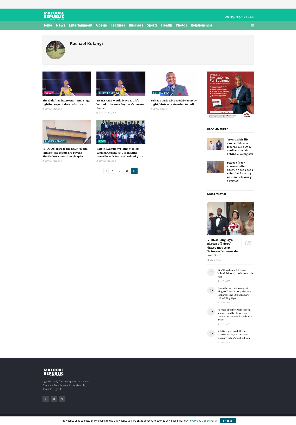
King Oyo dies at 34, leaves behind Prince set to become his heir (235, 273)
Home (47, 25)
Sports (152, 25)
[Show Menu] (252, 25)
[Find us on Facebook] (45, 399)
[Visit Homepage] (54, 16)
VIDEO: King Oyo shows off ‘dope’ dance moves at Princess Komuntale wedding (222, 247)
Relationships (201, 25)
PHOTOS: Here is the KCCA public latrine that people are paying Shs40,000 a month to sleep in (65, 152)
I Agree (227, 420)
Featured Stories (109, 93)
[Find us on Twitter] (54, 399)
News (60, 25)
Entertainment (80, 25)
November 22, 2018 (53, 161)
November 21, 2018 (107, 161)
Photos (181, 25)
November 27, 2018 (107, 112)
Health (166, 25)
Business (136, 25)
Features (118, 25)
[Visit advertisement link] (230, 95)
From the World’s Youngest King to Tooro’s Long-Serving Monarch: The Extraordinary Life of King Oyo (234, 293)
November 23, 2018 (161, 109)
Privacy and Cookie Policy (203, 420)
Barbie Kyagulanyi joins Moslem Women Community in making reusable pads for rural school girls (119, 152)
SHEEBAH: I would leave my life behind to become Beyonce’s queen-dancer (120, 104)
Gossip (101, 25)
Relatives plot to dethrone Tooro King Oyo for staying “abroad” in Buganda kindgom (234, 334)
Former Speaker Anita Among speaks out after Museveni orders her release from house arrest (235, 314)
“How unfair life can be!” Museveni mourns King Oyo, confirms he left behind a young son (240, 147)
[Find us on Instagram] (62, 399)
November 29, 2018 (53, 109)
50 (127, 170)
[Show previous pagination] (106, 171)
